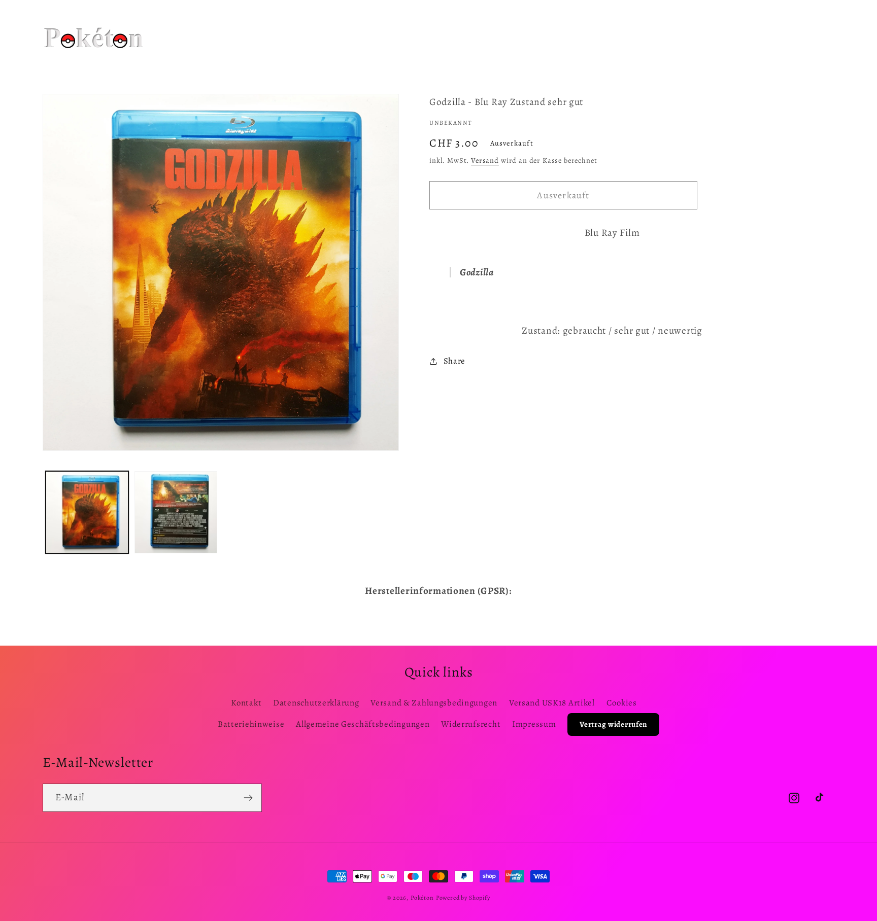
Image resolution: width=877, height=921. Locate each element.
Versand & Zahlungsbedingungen (433, 703)
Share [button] (454, 361)
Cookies (621, 703)
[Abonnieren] (247, 798)
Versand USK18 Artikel (552, 703)
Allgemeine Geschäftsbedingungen (362, 724)
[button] (292, 25)
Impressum (534, 724)
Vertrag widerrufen (613, 724)
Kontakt (246, 703)
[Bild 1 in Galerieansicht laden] (87, 512)
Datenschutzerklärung (316, 703)
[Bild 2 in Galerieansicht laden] (175, 512)
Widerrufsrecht (470, 724)
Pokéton (422, 898)
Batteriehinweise (251, 724)
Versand (485, 160)
